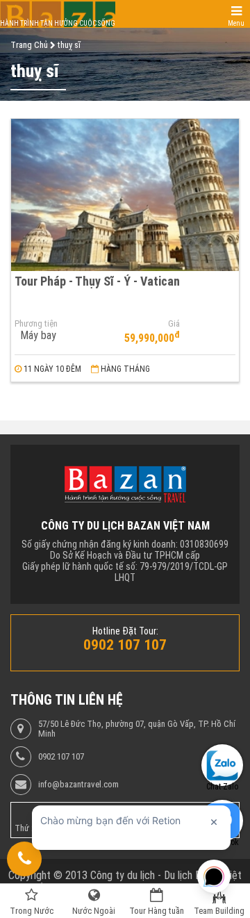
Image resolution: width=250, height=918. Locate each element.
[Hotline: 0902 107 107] (24, 859)
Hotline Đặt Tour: (125, 631)
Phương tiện (36, 324)
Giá (174, 324)
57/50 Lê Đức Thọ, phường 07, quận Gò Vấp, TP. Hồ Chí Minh (136, 729)
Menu (236, 23)
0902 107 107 (61, 757)
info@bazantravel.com (78, 784)
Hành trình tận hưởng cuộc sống (57, 23)
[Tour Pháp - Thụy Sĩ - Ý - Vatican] (125, 195)
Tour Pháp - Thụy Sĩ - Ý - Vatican (97, 281)
